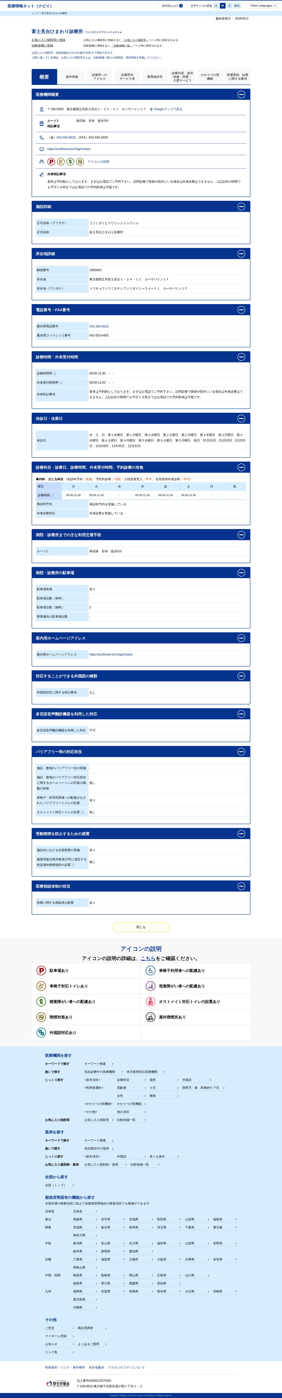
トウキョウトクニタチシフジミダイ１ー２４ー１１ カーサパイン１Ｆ (138, 288)
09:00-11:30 (97, 373)
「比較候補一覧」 (122, 45)
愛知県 (133, 1251)
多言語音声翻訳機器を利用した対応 (61, 730)
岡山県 (133, 1275)
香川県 (105, 1283)
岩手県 (105, 1219)
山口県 (189, 1275)
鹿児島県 (79, 1299)
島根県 (105, 1275)
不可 (92, 730)
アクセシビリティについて (126, 1367)
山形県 (189, 1219)
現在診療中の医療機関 (99, 1071)
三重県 (77, 1259)
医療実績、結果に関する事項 (237, 76)
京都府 (133, 1259)
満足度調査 (85, 1328)
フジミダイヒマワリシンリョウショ (114, 223)
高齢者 (121, 1087)
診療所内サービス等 (127, 76)
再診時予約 (44, 504)
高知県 (161, 1283)
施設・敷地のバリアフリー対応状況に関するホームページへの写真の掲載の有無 (61, 783)
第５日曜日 (183, 440)
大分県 (189, 1291)
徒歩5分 (116, 551)
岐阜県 (77, 1251)
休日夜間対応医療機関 (142, 1071)
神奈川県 (79, 1235)
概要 (44, 77)
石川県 (133, 1243)
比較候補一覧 (126, 1120)
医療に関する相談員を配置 (55, 902)
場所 (153, 1079)
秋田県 (161, 1219)
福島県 (217, 1219)
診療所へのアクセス (99, 76)
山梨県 (189, 1243)
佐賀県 (105, 1291)
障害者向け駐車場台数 (52, 616)
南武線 (94, 551)
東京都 (217, 1227)
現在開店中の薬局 (96, 1148)
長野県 (217, 1243)
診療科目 (123, 1079)
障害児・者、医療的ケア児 (200, 1087)
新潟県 (77, 1243)
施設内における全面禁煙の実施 (58, 850)
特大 (237, 5)
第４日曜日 (127, 440)
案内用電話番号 (47, 326)
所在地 (41, 279)
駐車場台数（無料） (50, 607)
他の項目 (123, 1111)
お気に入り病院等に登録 (48, 40)
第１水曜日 (115, 434)
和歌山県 (79, 1267)
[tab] (44, 77)
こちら (148, 958)
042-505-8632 (66, 137)
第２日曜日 (189, 434)
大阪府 (161, 1259)
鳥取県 (77, 1275)
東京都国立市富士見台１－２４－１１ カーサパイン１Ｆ (129, 279)
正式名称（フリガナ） (52, 223)
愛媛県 (133, 1283)
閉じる (141, 927)
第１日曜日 (134, 434)
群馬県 (133, 1227)
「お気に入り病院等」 (135, 40)
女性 (120, 1095)
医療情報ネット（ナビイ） (31, 6)
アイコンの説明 (98, 161)
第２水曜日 (152, 434)
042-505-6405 (99, 335)
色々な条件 (157, 1156)
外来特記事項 (46, 394)
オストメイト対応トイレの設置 (58, 812)
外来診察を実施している (106, 513)
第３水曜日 (207, 434)
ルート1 (42, 551)
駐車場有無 (44, 589)
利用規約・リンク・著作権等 (65, 1367)
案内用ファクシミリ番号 (54, 335)
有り (92, 589)
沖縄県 (77, 1307)
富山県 (105, 1243)
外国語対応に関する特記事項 (57, 692)
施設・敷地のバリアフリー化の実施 (61, 768)
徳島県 (77, 1283)
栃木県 (105, 1227)
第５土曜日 (164, 440)
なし (92, 692)
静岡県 (105, 1251)
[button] (263, 5)
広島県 (161, 1275)
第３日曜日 (226, 434)
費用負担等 (154, 76)
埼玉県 (161, 1227)
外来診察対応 (46, 513)
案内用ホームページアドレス (57, 654)
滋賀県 (105, 1259)
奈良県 (217, 1259)
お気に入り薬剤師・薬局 (101, 1164)
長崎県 (133, 1291)
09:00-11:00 (97, 382)
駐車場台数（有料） (50, 598)
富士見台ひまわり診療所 (106, 232)
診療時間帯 (44, 373)
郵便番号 (43, 270)
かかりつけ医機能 (210, 76)
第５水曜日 (146, 440)
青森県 (77, 1219)
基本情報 (72, 76)
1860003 (95, 270)
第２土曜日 (170, 434)
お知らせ (51, 1344)
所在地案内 (96, 1367)
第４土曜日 (109, 440)
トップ (35, 13)
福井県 (161, 1243)
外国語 (186, 1079)
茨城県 (77, 1227)
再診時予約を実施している (107, 504)
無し (92, 782)
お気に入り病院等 (96, 1120)
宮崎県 (217, 1291)
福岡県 (77, 1291)
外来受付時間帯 (47, 382)
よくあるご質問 (88, 1344)
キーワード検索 (95, 1063)
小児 (153, 1087)
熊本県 (161, 1291)
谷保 (105, 551)
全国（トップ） (56, 1185)
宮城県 (133, 1219)
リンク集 (51, 1352)
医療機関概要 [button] (47, 94)
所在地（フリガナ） (50, 288)
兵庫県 (189, 1259)
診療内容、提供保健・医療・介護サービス (182, 76)
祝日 (197, 440)
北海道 (77, 1211)
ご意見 (49, 1328)
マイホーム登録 (56, 1336)
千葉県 (189, 1227)
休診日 (41, 440)
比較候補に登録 (42, 45)
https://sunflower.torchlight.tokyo (69, 149)
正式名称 (43, 232)
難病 (153, 1095)
